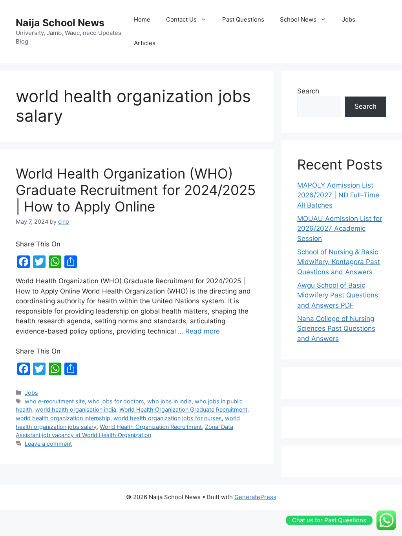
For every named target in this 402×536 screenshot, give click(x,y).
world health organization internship (63, 418)
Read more (202, 331)
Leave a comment (48, 443)
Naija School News (60, 23)
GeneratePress (255, 497)
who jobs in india (169, 401)
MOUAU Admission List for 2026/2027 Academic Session (339, 228)
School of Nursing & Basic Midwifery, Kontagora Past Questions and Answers (338, 262)
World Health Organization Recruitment (151, 426)
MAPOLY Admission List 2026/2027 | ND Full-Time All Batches (338, 195)
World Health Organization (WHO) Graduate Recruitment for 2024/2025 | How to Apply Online (136, 190)
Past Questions (243, 19)
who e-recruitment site (55, 401)
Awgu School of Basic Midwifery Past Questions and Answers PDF (337, 295)
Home (142, 19)
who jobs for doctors (116, 401)
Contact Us (181, 19)
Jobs (348, 19)
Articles (144, 43)
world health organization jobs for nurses (167, 418)
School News (298, 19)
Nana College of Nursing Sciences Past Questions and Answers (336, 329)
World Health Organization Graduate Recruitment (183, 409)
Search (308, 91)
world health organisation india (75, 409)
